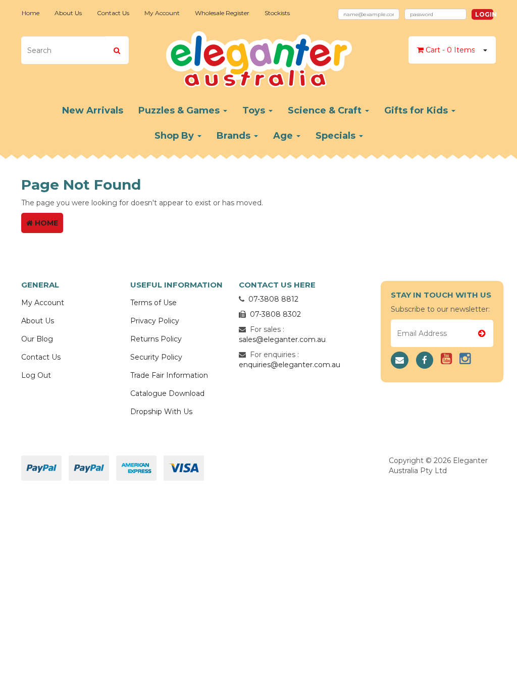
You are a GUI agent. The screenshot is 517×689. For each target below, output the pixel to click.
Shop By (175, 135)
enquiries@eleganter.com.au (289, 364)
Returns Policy (156, 338)
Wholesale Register (222, 13)
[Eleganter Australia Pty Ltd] (259, 56)
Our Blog (37, 338)
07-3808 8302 (275, 314)
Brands (235, 135)
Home (30, 13)
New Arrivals (92, 110)
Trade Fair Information (169, 375)
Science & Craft (326, 110)
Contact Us (113, 13)
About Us (68, 13)
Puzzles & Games (180, 110)
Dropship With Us (161, 411)
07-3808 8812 (273, 299)
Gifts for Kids (417, 110)
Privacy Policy (154, 320)
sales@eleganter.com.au (282, 339)
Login (484, 14)
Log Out (36, 375)
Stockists (277, 13)
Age (284, 135)
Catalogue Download (167, 393)
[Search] (117, 50)
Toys (255, 110)
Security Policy (156, 357)
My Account (162, 13)
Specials (337, 135)
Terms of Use (153, 302)
